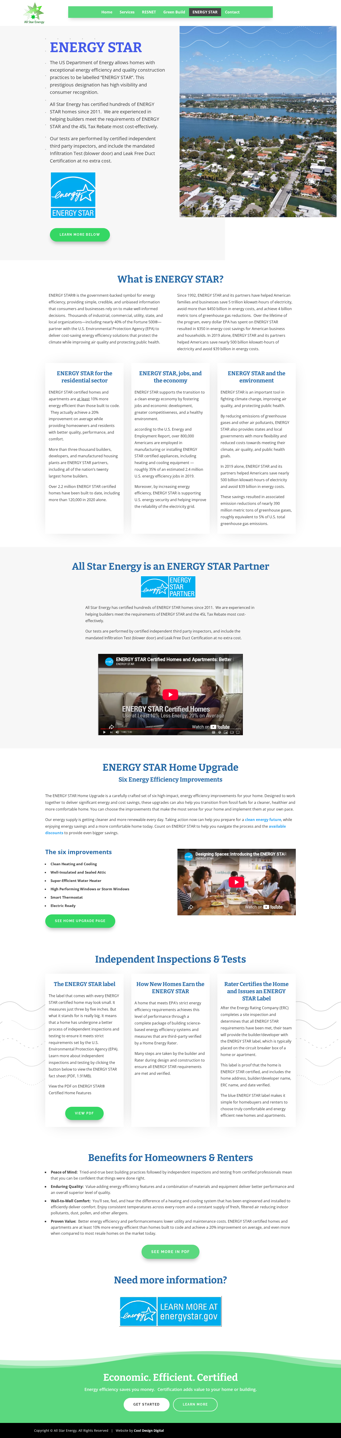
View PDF (84, 1113)
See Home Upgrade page (80, 921)
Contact (232, 12)
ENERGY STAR (205, 12)
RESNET (149, 12)
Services (127, 12)
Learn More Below (80, 234)
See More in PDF (170, 1252)
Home (106, 12)
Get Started (146, 1404)
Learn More (195, 1404)
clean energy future (263, 819)
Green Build (174, 12)
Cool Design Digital (149, 1430)
